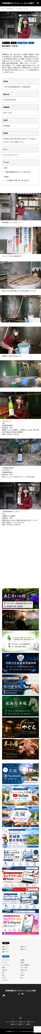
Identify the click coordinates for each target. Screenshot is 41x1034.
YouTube (3, 1016)
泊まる (22, 975)
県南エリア (23, 946)
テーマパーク (6, 960)
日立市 (14, 43)
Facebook (22, 994)
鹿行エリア (5, 946)
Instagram (19, 994)
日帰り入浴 (23, 970)
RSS (20, 1018)
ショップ (4, 962)
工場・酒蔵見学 (22, 43)
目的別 (28, 1024)
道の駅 (22, 962)
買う (31, 43)
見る (21, 977)
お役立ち (4, 970)
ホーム (8, 1021)
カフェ (22, 972)
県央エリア (5, 951)
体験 (3, 967)
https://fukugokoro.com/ (11, 155)
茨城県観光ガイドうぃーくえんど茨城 (20, 990)
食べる (4, 977)
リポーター (5, 980)
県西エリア (5, 949)
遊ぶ (3, 975)
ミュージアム (6, 965)
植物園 (22, 960)
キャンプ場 (23, 967)
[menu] (38, 3)
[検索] (33, 3)
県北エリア (6, 43)
